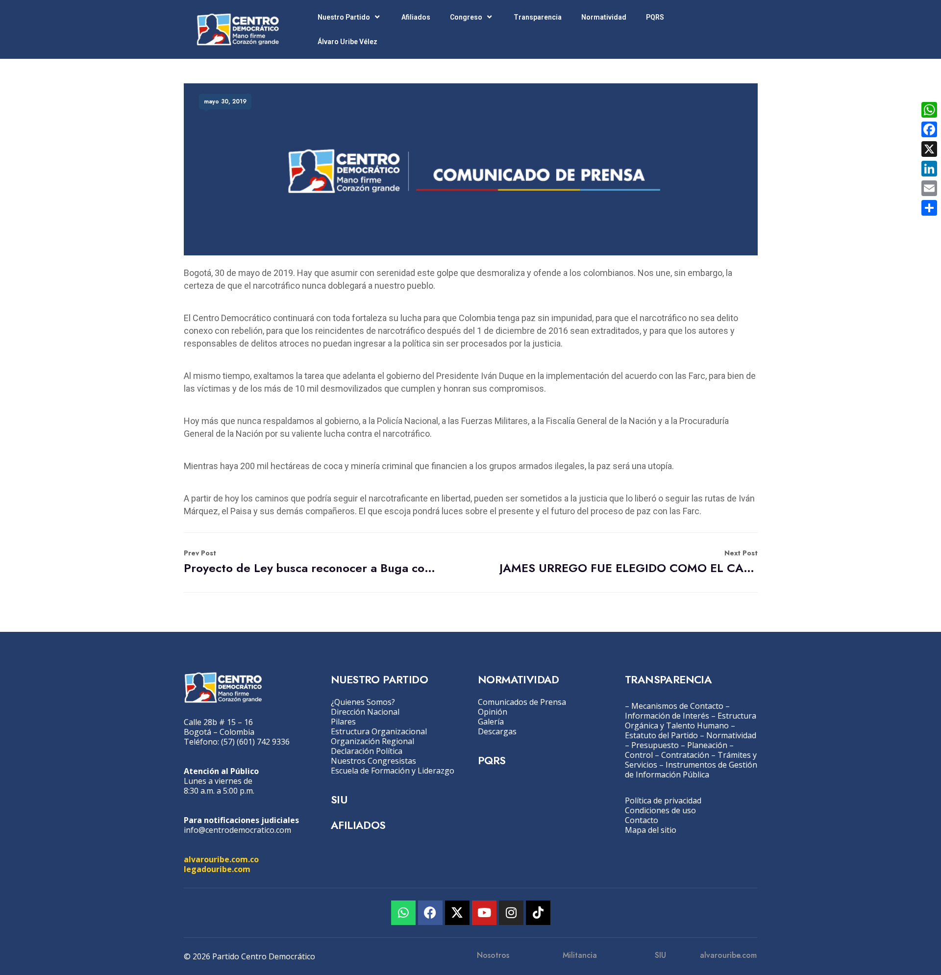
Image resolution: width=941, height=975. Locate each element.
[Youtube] (484, 912)
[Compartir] (929, 208)
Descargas (497, 731)
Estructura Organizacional (379, 731)
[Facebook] (430, 912)
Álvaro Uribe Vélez (347, 42)
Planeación (707, 745)
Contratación (685, 755)
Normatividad (603, 17)
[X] (929, 149)
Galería (491, 721)
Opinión (492, 711)
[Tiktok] (538, 912)
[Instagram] (511, 912)
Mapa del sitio (650, 830)
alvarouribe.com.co (221, 859)
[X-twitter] (457, 912)
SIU (339, 799)
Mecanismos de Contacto (677, 705)
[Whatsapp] (403, 912)
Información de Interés (667, 715)
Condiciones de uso (660, 810)
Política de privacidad (663, 800)
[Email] (929, 188)
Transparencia (538, 17)
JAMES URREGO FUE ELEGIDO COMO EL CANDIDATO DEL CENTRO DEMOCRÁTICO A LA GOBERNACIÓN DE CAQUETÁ (628, 562)
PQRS (655, 17)
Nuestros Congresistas (373, 760)
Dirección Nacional (365, 711)
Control (639, 755)
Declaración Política (366, 751)
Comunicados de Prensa (522, 702)
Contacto (641, 820)
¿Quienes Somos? (363, 702)
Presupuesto (655, 745)
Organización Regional (372, 741)
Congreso (466, 17)
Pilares (343, 721)
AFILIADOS (358, 825)
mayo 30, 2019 (225, 101)
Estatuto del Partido (661, 735)
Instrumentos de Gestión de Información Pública (691, 769)
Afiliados (415, 17)
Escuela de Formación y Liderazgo (392, 770)
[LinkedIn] (929, 168)
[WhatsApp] (929, 110)
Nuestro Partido (344, 17)
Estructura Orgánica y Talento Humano (690, 720)
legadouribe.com (217, 869)
